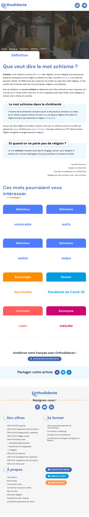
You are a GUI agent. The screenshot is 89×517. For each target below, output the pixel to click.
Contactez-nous (14, 484)
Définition (19, 55)
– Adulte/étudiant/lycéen (18, 443)
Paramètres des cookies (18, 498)
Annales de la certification (59, 434)
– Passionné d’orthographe (19, 446)
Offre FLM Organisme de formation (23, 429)
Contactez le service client (19, 487)
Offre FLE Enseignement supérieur (22, 457)
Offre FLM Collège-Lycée (18, 436)
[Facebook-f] (37, 407)
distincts (66, 77)
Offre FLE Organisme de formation (22, 460)
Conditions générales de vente (21, 501)
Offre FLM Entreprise (16, 425)
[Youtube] (44, 407)
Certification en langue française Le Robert (63, 439)
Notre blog (12, 480)
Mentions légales (14, 494)
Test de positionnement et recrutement (59, 426)
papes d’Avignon (38, 129)
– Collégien (12, 450)
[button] (77, 5)
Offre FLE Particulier (16, 464)
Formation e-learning (56, 431)
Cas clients (12, 477)
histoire (38, 74)
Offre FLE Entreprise (16, 453)
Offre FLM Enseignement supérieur (22, 432)
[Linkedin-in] (51, 407)
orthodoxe (49, 118)
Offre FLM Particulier (16, 439)
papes (16, 129)
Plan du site (12, 491)
